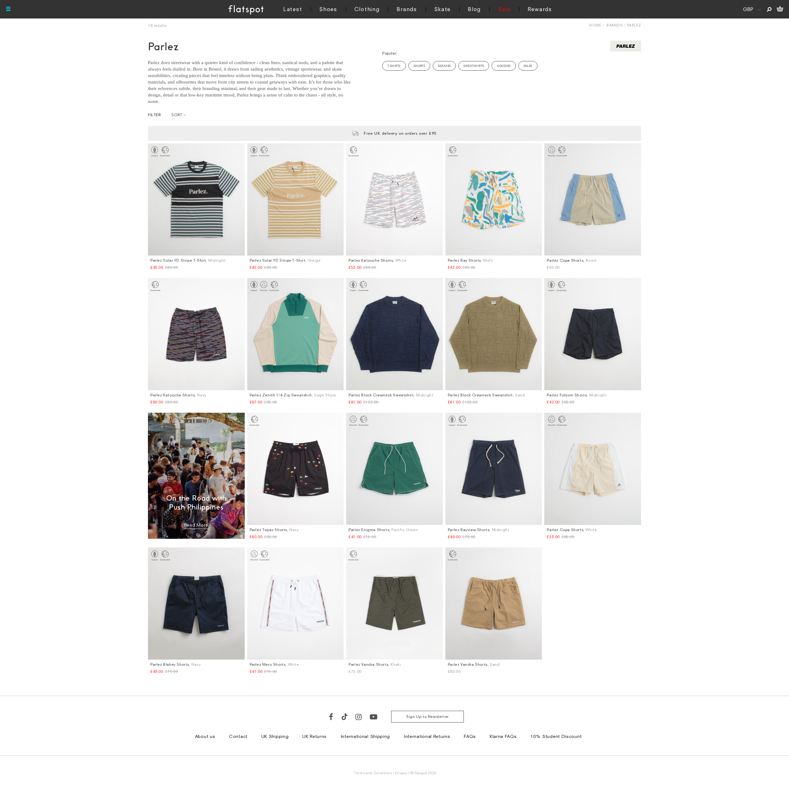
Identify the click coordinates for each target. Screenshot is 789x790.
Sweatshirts (474, 66)
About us (205, 736)
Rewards (540, 9)
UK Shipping (275, 736)
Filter (154, 115)
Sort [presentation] (176, 115)
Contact (238, 736)
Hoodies (503, 66)
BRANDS (615, 25)
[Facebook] (331, 716)
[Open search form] (769, 9)
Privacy (401, 773)
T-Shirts (394, 66)
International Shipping (365, 736)
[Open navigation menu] (8, 9)
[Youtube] (374, 716)
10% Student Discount (556, 736)
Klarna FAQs (503, 736)
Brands (407, 9)
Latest (292, 9)
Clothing (367, 9)
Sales (528, 66)
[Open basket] (780, 9)
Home (595, 25)
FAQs (470, 736)
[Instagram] (358, 716)
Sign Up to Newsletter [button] (427, 716)
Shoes (328, 9)
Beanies (444, 66)
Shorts (419, 66)
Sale (504, 9)
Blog (474, 9)
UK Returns (314, 736)
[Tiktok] (344, 716)
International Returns (427, 736)
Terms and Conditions (373, 773)
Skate (442, 9)
